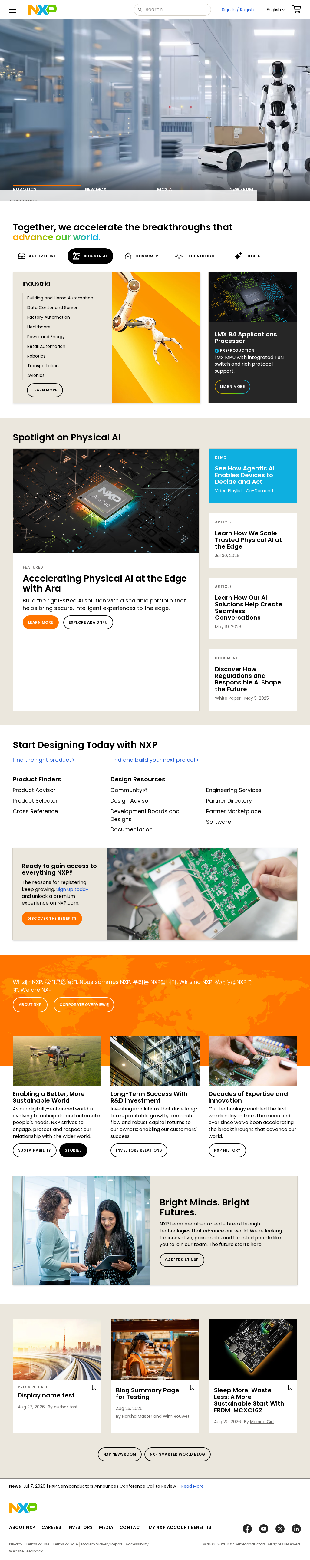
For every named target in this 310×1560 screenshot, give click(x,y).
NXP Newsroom (119, 1454)
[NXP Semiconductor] (42, 9)
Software (218, 822)
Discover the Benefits (52, 918)
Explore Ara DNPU (88, 622)
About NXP (30, 1005)
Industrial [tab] (96, 256)
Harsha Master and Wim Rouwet (156, 1416)
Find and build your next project (153, 760)
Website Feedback (26, 1551)
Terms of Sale (65, 1544)
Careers (51, 1527)
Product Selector (35, 800)
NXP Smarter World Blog (178, 1454)
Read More (192, 1486)
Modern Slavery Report (101, 1544)
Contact (131, 1527)
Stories (73, 1150)
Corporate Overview (83, 1005)
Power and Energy (46, 337)
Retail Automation (46, 346)
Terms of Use (37, 1544)
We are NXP (36, 990)
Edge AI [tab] (254, 256)
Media (106, 1527)
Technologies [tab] (202, 256)
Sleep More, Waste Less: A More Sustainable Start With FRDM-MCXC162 (249, 1400)
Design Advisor (130, 800)
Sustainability (34, 1150)
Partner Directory (229, 800)
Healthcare (39, 327)
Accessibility (137, 1544)
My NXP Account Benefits (180, 1527)
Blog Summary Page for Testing (147, 1393)
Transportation (43, 366)
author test (66, 1407)
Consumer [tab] (146, 256)
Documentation (131, 829)
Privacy (15, 1544)
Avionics (36, 375)
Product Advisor (34, 790)
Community (126, 790)
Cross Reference (35, 811)
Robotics (36, 356)
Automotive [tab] (42, 256)
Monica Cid (262, 1422)
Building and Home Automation (60, 298)
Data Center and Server (52, 308)
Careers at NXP (182, 1259)
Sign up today (72, 889)
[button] (275, 10)
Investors (80, 1527)
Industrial (37, 283)
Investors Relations (139, 1150)
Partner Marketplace (233, 811)
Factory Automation (48, 317)
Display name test (46, 1395)
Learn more (45, 390)
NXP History (227, 1150)
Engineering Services (234, 790)
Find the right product (42, 760)
